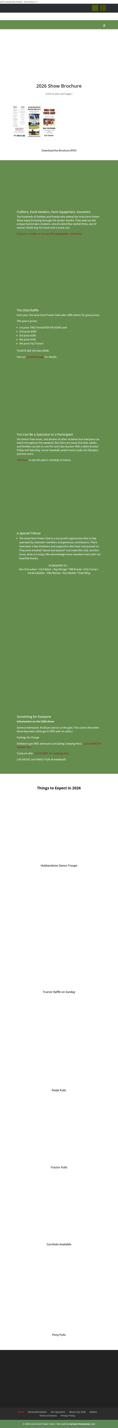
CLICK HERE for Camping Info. (52, 753)
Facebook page (35, 357)
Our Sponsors (58, 1411)
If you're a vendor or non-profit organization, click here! (49, 233)
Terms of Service (48, 1415)
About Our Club (77, 1411)
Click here (22, 460)
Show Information (37, 1411)
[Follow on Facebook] (95, 8)
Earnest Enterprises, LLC (82, 1423)
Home (21, 1411)
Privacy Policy (68, 1415)
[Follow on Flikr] (103, 8)
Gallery (93, 1411)
